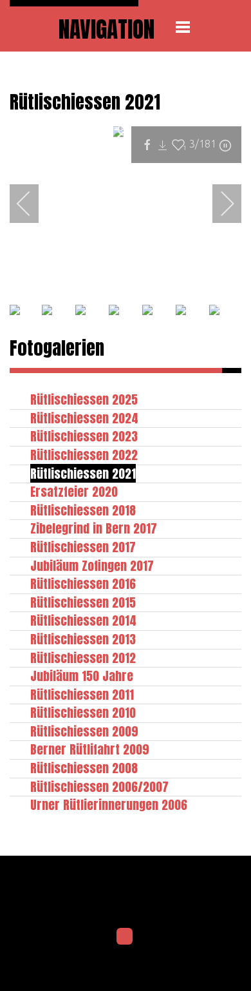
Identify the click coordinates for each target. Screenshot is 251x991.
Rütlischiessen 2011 (82, 694)
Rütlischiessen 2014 (83, 620)
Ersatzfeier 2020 (74, 491)
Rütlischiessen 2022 (84, 454)
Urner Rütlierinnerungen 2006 (108, 804)
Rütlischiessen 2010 (83, 712)
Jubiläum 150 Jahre (81, 675)
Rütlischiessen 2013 (83, 639)
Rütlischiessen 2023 (84, 436)
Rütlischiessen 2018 (83, 510)
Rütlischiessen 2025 (84, 399)
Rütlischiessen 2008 (84, 767)
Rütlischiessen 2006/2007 (99, 786)
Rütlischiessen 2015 (83, 602)
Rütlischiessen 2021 (83, 473)
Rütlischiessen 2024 (84, 418)
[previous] (32, 203)
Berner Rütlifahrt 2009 (89, 749)
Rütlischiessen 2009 (84, 731)
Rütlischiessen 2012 (83, 657)
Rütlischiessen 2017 (83, 546)
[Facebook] (124, 936)
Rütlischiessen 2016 (83, 583)
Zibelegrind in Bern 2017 (93, 528)
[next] (218, 203)
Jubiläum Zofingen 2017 (92, 565)
